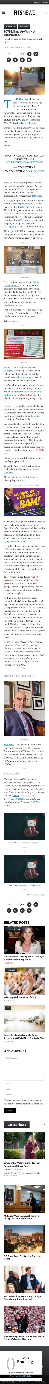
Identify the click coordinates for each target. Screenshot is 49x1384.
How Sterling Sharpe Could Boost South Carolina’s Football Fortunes (24, 1337)
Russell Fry (23, 206)
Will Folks (10, 47)
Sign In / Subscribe (42, 3)
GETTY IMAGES (40, 895)
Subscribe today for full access (21, 1372)
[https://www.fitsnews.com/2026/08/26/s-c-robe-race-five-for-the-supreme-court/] (24, 1239)
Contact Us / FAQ (8, 1382)
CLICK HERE (17, 798)
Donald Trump (20, 220)
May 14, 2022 (35, 171)
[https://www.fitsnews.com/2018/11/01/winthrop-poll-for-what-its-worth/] (24, 981)
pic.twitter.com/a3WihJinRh (24, 162)
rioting (12, 226)
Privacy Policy (40, 1382)
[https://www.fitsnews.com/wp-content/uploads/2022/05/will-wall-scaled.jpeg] (24, 708)
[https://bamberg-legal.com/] (24, 515)
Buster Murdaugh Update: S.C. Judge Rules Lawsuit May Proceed (22, 1297)
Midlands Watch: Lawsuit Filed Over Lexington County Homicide (22, 1217)
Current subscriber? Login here (20, 1376)
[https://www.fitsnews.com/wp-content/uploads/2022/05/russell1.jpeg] (24, 260)
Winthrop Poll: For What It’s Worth (21, 997)
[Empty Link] (42, 1124)
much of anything (22, 377)
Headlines (24, 26)
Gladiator (23, 102)
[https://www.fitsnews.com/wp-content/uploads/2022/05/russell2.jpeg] (24, 344)
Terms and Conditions (24, 1382)
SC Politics (10, 26)
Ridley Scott (23, 99)
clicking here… (35, 842)
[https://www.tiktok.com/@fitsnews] (42, 1367)
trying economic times (14, 541)
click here (8, 472)
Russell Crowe (28, 123)
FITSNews (10, 1001)
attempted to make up (14, 370)
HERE (16, 795)
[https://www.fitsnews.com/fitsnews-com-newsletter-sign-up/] (24, 826)
